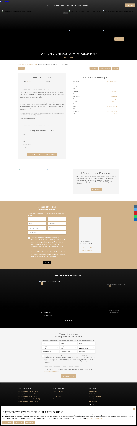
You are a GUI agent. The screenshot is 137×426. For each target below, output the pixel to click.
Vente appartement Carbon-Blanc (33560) (29, 399)
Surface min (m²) (65, 351)
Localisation (81, 346)
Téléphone (52, 223)
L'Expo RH (69, 5)
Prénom (31, 219)
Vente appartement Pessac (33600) (27, 394)
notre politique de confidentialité (94, 418)
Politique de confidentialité (96, 396)
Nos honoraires (93, 391)
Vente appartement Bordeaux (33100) (28, 401)
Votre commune (33, 228)
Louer (62, 5)
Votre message (33, 232)
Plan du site (92, 399)
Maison (24, 64)
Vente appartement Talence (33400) (27, 396)
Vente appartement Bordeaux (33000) (28, 391)
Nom (50, 219)
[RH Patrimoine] (7, 5)
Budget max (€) (47, 351)
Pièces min (82, 351)
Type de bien (63, 346)
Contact (86, 5)
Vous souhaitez (51, 227)
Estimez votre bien (58, 391)
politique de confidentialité (50, 256)
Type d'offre (45, 346)
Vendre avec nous (57, 394)
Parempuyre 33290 (32, 64)
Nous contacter (57, 399)
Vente (19, 64)
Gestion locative (57, 396)
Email (30, 223)
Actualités (78, 5)
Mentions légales (93, 394)
